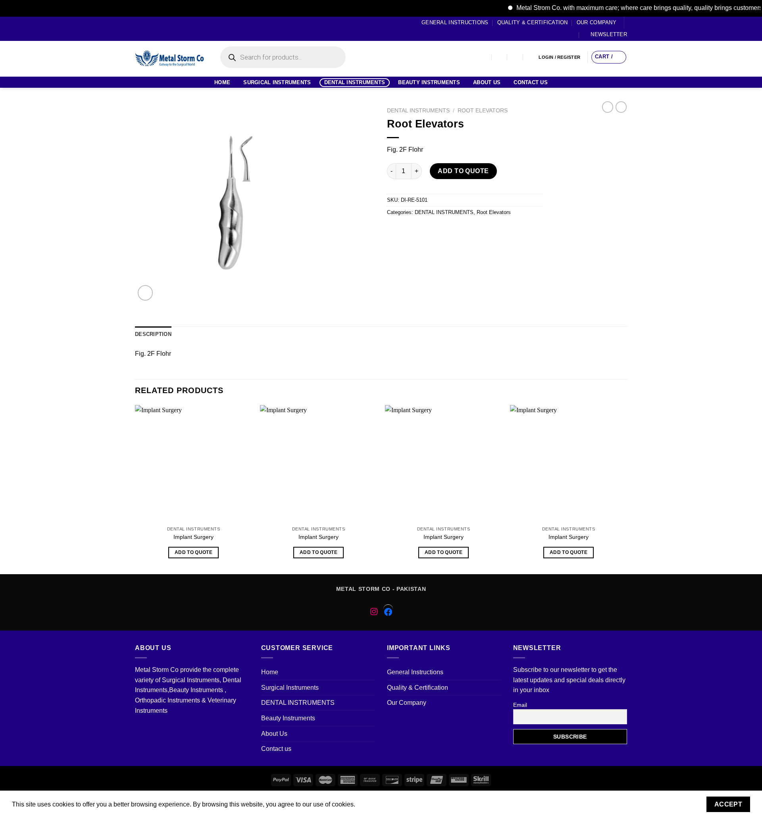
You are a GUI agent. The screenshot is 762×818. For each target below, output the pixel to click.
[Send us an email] (161, 28)
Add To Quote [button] (193, 552)
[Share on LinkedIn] (465, 230)
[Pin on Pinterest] (437, 230)
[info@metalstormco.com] (499, 57)
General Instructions (454, 22)
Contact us (531, 82)
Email (520, 705)
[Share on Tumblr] (480, 230)
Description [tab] (153, 334)
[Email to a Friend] (422, 230)
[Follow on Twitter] (154, 28)
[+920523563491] (531, 57)
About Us (486, 82)
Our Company (596, 22)
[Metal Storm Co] (169, 58)
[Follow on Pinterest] (169, 28)
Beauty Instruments (429, 82)
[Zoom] (145, 293)
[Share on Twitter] (408, 230)
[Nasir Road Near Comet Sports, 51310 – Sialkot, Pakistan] (484, 57)
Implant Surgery (193, 537)
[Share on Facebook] (394, 230)
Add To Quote (463, 171)
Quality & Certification (532, 22)
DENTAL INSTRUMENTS (354, 82)
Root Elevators (483, 111)
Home (222, 82)
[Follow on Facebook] (139, 28)
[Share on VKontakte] (451, 230)
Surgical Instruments (277, 82)
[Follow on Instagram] (146, 28)
